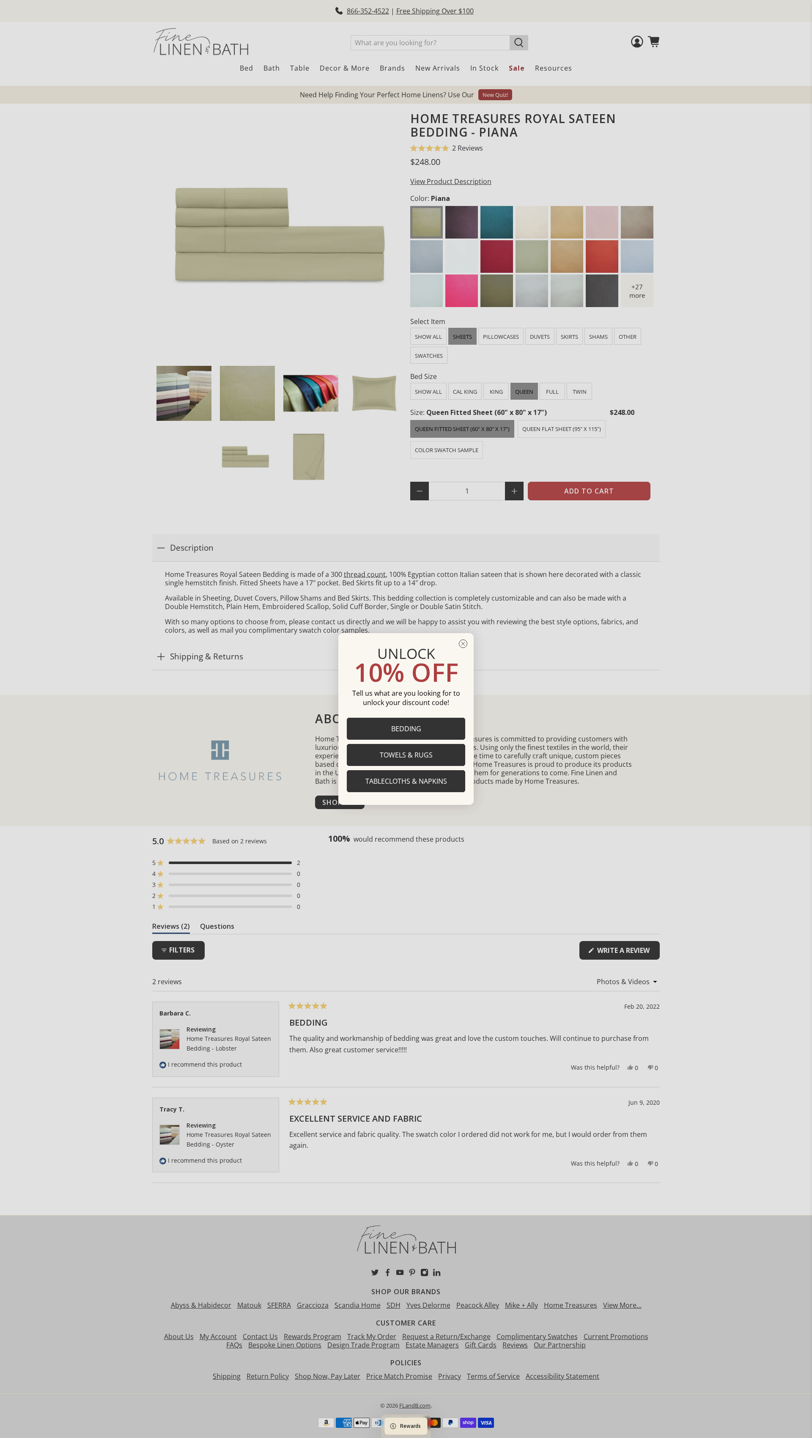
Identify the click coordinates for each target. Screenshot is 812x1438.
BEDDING (406, 728)
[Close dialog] (463, 643)
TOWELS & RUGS (406, 755)
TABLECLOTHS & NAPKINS (406, 781)
